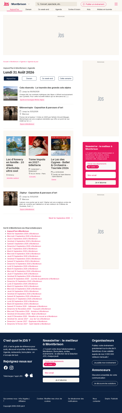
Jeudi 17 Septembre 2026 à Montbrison (22, 274)
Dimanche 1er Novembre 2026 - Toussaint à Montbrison (29, 309)
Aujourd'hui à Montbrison (18, 231)
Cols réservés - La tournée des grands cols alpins (45, 87)
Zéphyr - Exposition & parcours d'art (38, 192)
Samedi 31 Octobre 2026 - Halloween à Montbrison (27, 306)
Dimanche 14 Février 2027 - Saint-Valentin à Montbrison (29, 324)
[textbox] (99, 167)
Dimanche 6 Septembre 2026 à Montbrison (24, 246)
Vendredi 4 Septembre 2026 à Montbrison (24, 241)
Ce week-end (43, 9)
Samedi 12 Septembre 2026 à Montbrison (23, 261)
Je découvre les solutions (105, 383)
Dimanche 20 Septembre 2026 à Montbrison (24, 281)
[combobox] (101, 166)
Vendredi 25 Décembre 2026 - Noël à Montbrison (26, 314)
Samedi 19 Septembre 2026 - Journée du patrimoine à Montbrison (33, 279)
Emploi (107, 399)
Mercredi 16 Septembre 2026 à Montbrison (24, 271)
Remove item (97, 167)
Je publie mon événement (105, 362)
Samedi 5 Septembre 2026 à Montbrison (23, 244)
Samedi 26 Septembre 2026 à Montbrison (23, 296)
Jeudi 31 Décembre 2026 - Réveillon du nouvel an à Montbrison (32, 316)
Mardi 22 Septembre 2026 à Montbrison (22, 286)
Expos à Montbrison (27, 124)
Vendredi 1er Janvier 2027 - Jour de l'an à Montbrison (28, 319)
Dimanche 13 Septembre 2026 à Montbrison (24, 264)
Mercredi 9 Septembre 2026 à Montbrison (23, 254)
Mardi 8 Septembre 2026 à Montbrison (22, 251)
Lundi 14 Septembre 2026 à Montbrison (22, 266)
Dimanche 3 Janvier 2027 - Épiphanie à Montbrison (27, 321)
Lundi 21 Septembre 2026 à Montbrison (22, 284)
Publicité (114, 399)
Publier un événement (94, 4)
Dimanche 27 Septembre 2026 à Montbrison (24, 299)
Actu (88, 9)
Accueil (5, 62)
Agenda (59, 9)
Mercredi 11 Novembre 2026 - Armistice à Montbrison (28, 311)
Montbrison (18, 4)
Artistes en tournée (104, 9)
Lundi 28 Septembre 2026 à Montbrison (22, 301)
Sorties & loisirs (74, 9)
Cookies (40, 399)
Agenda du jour (33, 62)
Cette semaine (65, 78)
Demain (28, 9)
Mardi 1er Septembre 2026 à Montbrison (23, 234)
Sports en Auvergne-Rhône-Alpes (32, 100)
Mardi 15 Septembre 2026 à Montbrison (22, 269)
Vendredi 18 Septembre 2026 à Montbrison (24, 276)
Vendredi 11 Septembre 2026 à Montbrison (24, 259)
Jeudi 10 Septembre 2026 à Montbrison (22, 256)
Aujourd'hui (14, 9)
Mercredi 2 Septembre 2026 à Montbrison (23, 236)
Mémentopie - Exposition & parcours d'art (41, 107)
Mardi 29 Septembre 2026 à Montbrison (23, 304)
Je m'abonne (100, 182)
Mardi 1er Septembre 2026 (59, 218)
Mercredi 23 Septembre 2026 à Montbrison (24, 289)
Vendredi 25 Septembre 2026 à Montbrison (24, 294)
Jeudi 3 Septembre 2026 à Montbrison (22, 239)
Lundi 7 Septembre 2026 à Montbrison (22, 249)
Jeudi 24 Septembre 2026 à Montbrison (23, 291)
